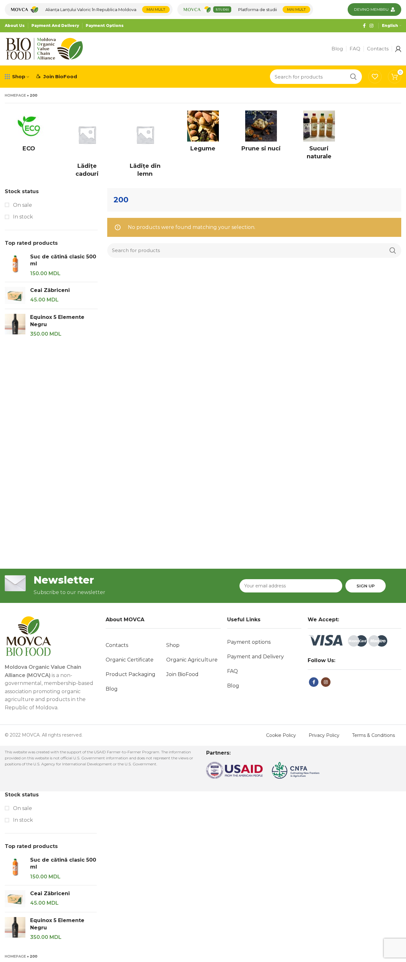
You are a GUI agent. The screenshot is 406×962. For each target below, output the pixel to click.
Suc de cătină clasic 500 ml (63, 260)
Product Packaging (130, 674)
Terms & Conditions (373, 735)
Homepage (15, 95)
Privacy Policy (324, 735)
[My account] (398, 48)
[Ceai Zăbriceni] (15, 295)
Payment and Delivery (255, 657)
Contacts (117, 645)
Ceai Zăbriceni (50, 290)
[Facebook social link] (364, 26)
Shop (173, 645)
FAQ (232, 671)
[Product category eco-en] (29, 133)
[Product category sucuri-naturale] (319, 137)
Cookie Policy (281, 735)
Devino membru (371, 9)
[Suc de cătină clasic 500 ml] (15, 265)
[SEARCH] (353, 76)
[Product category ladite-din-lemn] (145, 146)
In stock (22, 217)
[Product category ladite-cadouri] (87, 146)
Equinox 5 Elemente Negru (57, 320)
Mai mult (156, 9)
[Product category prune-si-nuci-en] (261, 133)
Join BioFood (182, 674)
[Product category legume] (203, 133)
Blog (112, 689)
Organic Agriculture (192, 660)
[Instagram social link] (371, 26)
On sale (22, 205)
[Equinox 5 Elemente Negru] (15, 326)
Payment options (249, 642)
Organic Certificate (130, 660)
